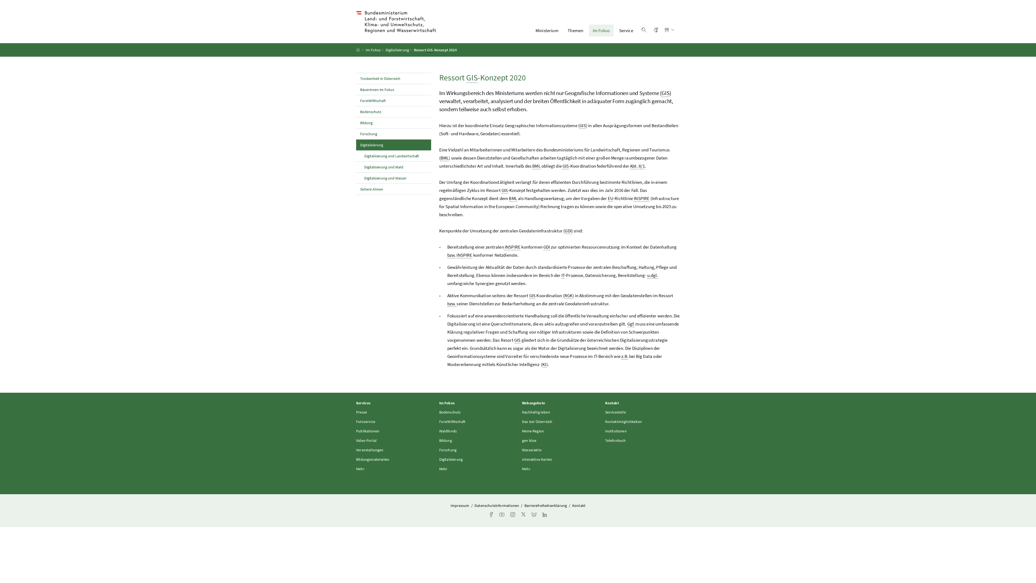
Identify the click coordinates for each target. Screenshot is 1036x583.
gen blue (529, 440)
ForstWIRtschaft (373, 100)
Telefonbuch (615, 440)
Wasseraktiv (532, 450)
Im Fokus (601, 30)
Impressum (460, 505)
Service (626, 30)
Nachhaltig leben (536, 412)
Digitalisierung (397, 50)
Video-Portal (366, 440)
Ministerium (547, 30)
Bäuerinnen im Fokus (377, 89)
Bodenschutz (370, 111)
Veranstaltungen (370, 450)
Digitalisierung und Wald (383, 167)
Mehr (360, 468)
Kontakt (578, 505)
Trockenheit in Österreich (380, 78)
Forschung (368, 133)
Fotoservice (365, 421)
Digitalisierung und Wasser (385, 178)
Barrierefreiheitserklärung (546, 505)
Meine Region (533, 431)
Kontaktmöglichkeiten (623, 421)
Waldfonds (448, 431)
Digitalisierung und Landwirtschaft (391, 156)
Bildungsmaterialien (372, 459)
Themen (575, 30)
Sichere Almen (371, 189)
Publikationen (367, 431)
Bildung (366, 122)
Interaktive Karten (537, 459)
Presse (361, 412)
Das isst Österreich (537, 421)
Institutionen (616, 431)
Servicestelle (615, 412)
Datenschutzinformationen (497, 505)
